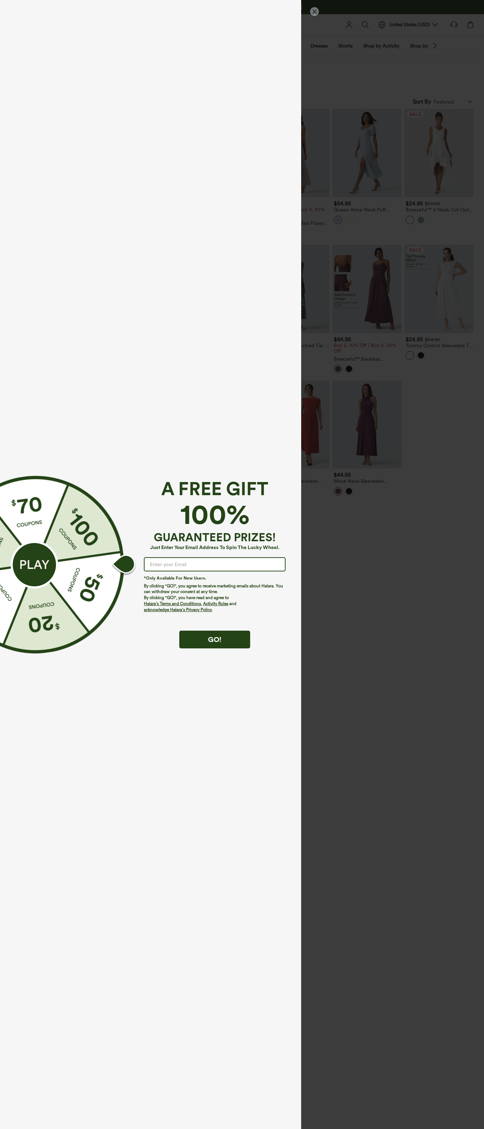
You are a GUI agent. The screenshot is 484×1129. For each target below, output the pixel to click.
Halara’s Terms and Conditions (172, 603)
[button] (34, 564)
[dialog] (242, 564)
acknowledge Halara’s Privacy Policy (178, 609)
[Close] (314, 11)
